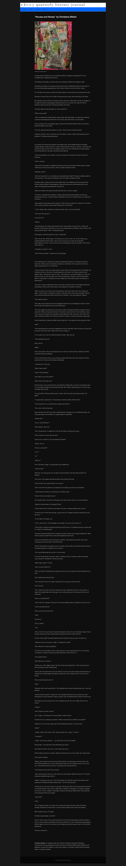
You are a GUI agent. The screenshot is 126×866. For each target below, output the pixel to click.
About (31, 9)
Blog (44, 9)
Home (24, 9)
